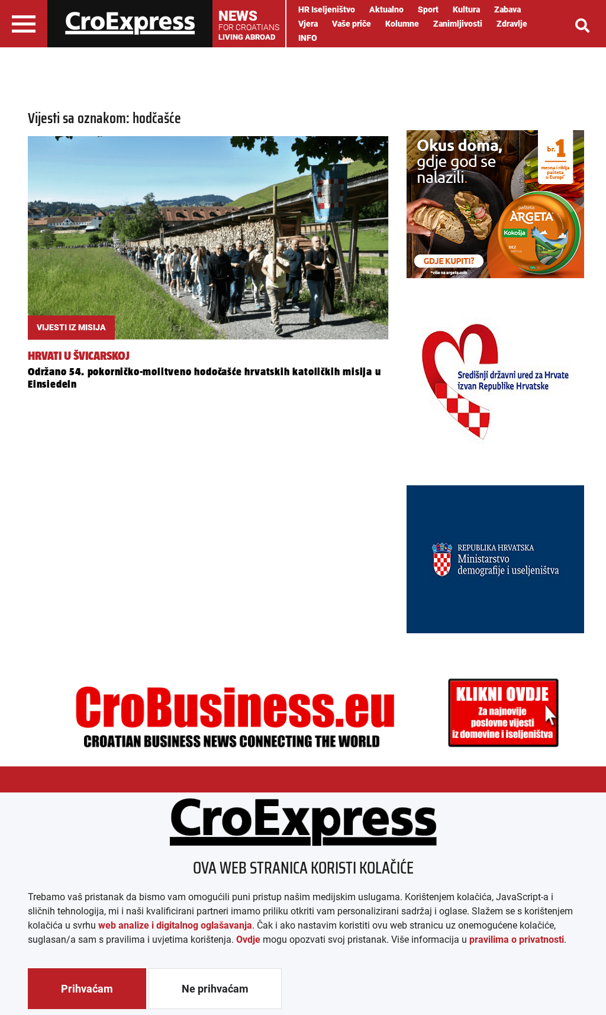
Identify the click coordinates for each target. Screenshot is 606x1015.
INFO (307, 38)
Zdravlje (512, 23)
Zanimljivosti (457, 23)
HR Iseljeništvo (326, 9)
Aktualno (386, 9)
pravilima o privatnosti (516, 939)
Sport (428, 9)
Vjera (308, 23)
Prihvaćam (87, 988)
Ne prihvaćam (215, 988)
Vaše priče (351, 23)
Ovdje (248, 939)
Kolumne (402, 23)
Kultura (466, 9)
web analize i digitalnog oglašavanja (175, 925)
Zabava (507, 9)
